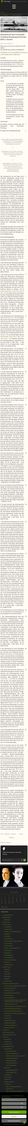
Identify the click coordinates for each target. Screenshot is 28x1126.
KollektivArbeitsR (11, 1058)
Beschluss (7, 990)
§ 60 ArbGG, (9, 54)
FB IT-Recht (7, 943)
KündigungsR (9, 1060)
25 (16, 901)
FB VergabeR (7, 955)
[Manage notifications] (24, 1122)
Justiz (4, 1030)
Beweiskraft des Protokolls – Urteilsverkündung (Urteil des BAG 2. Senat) (13, 37)
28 (1, 903)
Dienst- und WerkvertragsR (13, 1091)
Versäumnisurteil (9, 1020)
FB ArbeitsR (7, 929)
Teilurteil (6, 1015)
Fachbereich (6, 924)
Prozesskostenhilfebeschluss (12, 1011)
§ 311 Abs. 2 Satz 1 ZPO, (12, 291)
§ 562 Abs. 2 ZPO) (11, 654)
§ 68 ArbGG (17, 54)
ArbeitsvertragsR (11, 1053)
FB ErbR (6, 936)
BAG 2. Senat (3, 43)
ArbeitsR (6, 1048)
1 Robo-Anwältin (16, 15)
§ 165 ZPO (21, 64)
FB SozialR (7, 950)
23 (9, 901)
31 (12, 903)
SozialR (6, 1074)
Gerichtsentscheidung (9, 983)
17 (12, 899)
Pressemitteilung (7, 1034)
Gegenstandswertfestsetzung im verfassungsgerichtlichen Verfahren (15, 1000)
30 (9, 903)
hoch (5, 1039)
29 (5, 903)
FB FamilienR (7, 938)
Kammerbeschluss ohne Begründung (14, 1006)
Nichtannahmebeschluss (11, 1008)
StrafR (6, 1079)
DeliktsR (8, 1089)
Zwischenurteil (8, 1027)
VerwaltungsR (10, 1072)
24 (13, 901)
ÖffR (5, 1067)
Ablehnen (14, 1116)
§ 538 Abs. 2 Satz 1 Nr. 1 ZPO (10, 570)
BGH (5, 974)
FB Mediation (7, 945)
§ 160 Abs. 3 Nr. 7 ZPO (11, 317)
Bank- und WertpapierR (12, 1086)
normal (6, 1044)
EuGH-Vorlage (8, 997)
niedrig (6, 1041)
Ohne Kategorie (7, 1032)
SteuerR (6, 1077)
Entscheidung (8, 995)
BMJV (5, 919)
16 (9, 899)
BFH (5, 971)
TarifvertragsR (10, 1065)
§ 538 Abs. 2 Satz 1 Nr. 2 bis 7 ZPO (15, 587)
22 (5, 901)
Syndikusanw (8, 964)
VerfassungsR (10, 1070)
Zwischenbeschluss (9, 1025)
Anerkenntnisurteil (9, 988)
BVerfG (6, 981)
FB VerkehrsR (8, 957)
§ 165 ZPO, (17, 52)
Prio (4, 1037)
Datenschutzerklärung (15, 1124)
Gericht (5, 967)
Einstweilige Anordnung (11, 993)
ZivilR (5, 1084)
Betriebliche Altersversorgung (14, 1056)
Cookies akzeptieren (14, 1112)
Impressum (22, 1124)
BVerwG (5, 922)
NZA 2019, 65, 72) (13, 726)
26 (20, 901)
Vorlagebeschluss (9, 1023)
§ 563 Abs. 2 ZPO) (7, 678)
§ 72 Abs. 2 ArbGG (19, 821)
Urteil (5, 1018)
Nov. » (6, 907)
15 (5, 899)
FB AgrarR (7, 927)
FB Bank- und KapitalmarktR (12, 931)
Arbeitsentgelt (10, 1051)
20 (24, 899)
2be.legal (7, 1)
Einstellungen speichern (14, 1121)
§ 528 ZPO (5, 634)
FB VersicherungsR (9, 960)
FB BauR (6, 934)
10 (12, 897)
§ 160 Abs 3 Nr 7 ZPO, (7, 52)
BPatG (6, 976)
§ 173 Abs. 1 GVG (7, 338)
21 (1, 901)
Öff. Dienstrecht (10, 1063)
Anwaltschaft (6, 915)
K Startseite (4, 15)
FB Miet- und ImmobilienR (11, 948)
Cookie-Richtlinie (6, 1124)
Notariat (6, 962)
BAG (5, 969)
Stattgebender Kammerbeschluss (13, 1013)
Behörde (5, 917)
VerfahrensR (7, 1082)
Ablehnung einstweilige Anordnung (14, 986)
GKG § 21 (17, 756)
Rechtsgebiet (6, 1046)
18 (16, 899)
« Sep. (2, 907)
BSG (5, 978)
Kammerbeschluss (9, 1004)
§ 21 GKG (8, 760)
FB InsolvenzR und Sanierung (12, 941)
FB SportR (7, 953)
